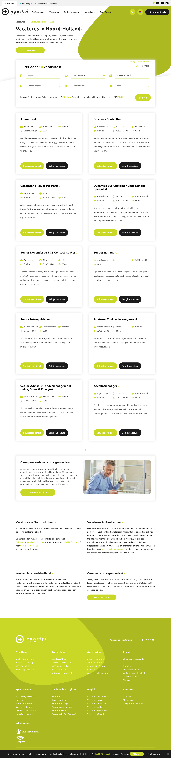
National (10, 3)
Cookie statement (131, 677)
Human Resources (24, 703)
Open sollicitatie (38, 492)
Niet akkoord (154, 754)
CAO (125, 663)
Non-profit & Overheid (47, 3)
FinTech (19, 700)
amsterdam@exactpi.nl (97, 673)
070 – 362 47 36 (23, 666)
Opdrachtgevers (71, 12)
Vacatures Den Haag (96, 703)
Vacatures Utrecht (95, 714)
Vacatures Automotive (62, 707)
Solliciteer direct (32, 165)
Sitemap (127, 680)
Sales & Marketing (24, 707)
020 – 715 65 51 (94, 670)
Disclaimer (128, 666)
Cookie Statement (102, 754)
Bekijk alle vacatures (139, 62)
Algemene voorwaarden (134, 659)
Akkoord (137, 754)
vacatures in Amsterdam (113, 549)
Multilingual (27, 3)
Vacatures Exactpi (60, 703)
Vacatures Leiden (95, 707)
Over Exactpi (105, 12)
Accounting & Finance (25, 696)
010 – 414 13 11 (59, 670)
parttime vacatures (35, 542)
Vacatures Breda (94, 700)
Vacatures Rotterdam (97, 710)
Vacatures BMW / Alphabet (64, 714)
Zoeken (143, 97)
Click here (66, 97)
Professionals (38, 12)
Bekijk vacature (57, 165)
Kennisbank (89, 12)
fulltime (19, 542)
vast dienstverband (29, 546)
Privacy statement (131, 670)
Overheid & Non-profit (26, 710)
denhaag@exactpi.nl (25, 670)
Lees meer (30, 50)
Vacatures (54, 12)
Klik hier (121, 97)
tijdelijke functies (70, 542)
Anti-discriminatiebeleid (134, 673)
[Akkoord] (168, 754)
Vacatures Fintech (60, 710)
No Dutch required (24, 714)
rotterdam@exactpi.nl (62, 673)
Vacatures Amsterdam (97, 696)
